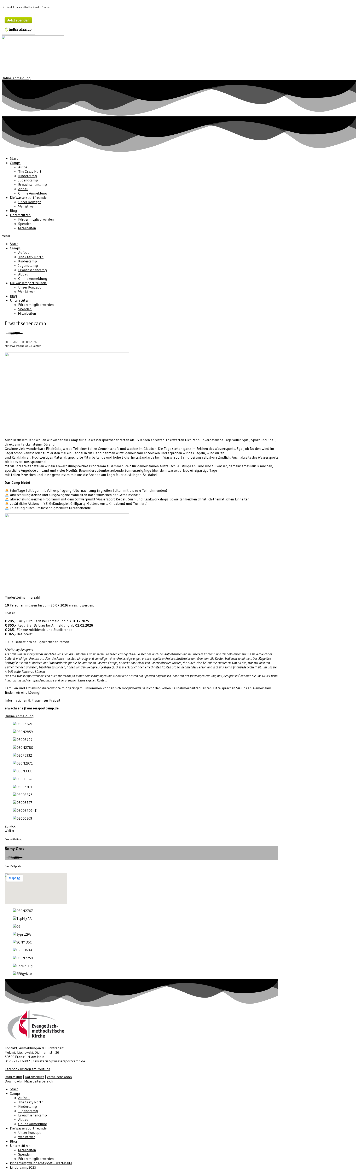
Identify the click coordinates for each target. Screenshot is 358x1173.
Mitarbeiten (27, 228)
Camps (15, 163)
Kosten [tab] (10, 613)
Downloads (13, 1081)
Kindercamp (27, 176)
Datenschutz (34, 1077)
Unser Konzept (29, 202)
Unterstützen (20, 215)
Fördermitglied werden (36, 219)
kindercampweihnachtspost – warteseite (41, 1163)
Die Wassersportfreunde (28, 197)
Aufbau (24, 167)
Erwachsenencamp (32, 184)
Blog (13, 210)
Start (14, 158)
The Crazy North (31, 171)
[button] (16, 78)
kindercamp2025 (23, 1167)
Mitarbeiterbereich (38, 1081)
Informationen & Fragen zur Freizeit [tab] (32, 700)
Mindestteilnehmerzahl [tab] (22, 597)
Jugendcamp (28, 180)
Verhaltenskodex (59, 1077)
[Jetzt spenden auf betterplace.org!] (18, 33)
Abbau (23, 189)
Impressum (13, 1077)
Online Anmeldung (32, 193)
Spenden (25, 223)
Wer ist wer (26, 206)
